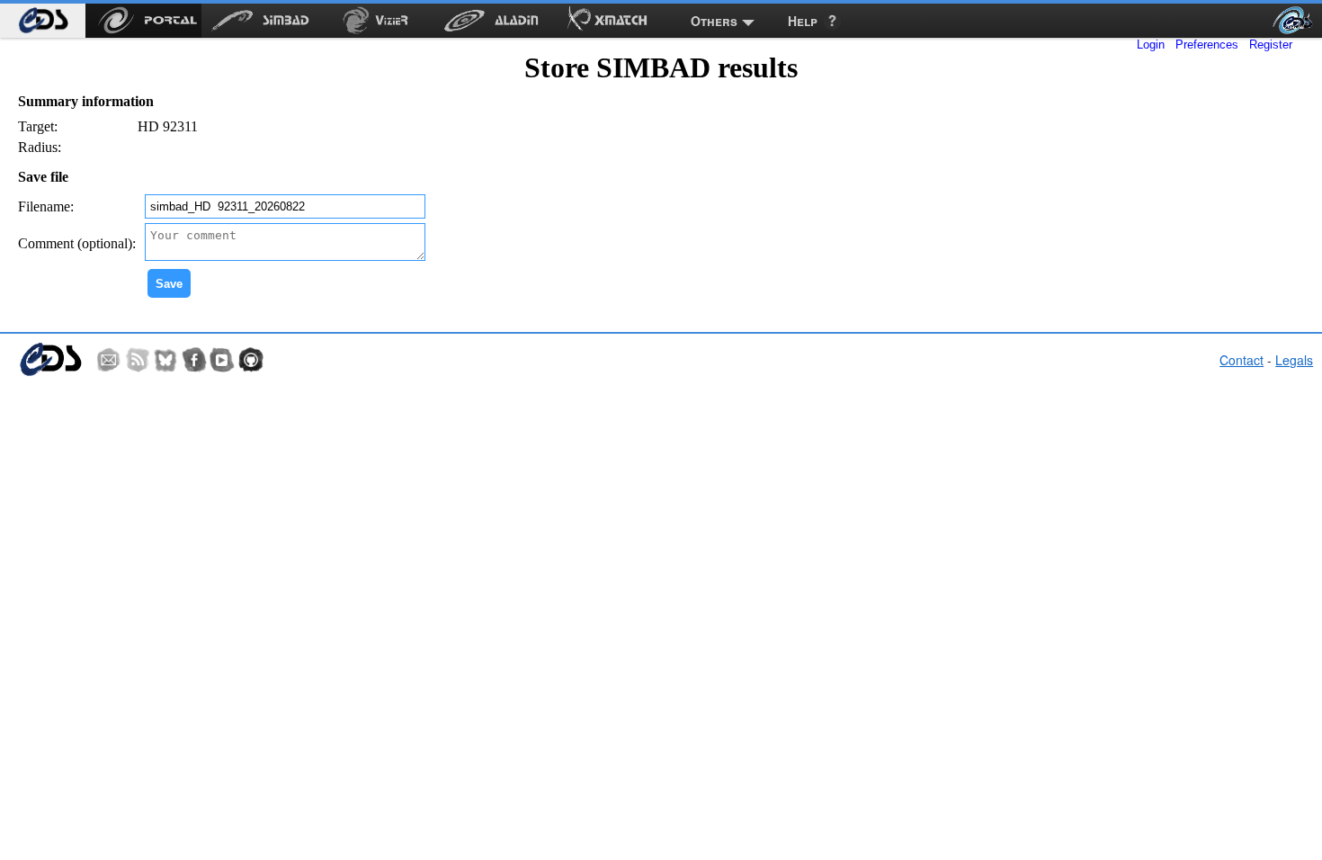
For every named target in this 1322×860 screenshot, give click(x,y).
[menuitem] (42, 21)
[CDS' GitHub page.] (251, 359)
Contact (1241, 360)
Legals (1294, 360)
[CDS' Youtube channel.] (222, 359)
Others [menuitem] (714, 21)
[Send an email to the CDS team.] (108, 359)
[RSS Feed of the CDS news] (137, 359)
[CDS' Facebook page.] (194, 359)
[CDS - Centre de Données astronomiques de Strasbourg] (50, 359)
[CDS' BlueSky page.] (165, 359)
